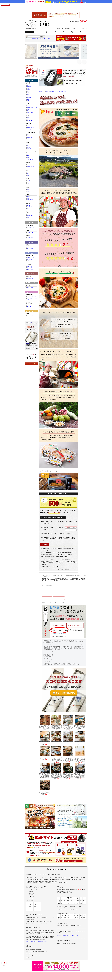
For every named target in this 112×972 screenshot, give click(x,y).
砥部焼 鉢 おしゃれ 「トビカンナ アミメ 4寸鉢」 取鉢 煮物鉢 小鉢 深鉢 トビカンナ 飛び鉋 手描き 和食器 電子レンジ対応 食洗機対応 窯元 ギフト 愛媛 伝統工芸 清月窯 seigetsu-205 (44, 792)
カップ (57, 32)
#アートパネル (45, 38)
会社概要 (73, 28)
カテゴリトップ (42, 91)
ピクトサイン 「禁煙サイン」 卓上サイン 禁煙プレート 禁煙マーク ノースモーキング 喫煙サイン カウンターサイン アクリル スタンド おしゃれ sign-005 (44, 727)
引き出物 (49, 32)
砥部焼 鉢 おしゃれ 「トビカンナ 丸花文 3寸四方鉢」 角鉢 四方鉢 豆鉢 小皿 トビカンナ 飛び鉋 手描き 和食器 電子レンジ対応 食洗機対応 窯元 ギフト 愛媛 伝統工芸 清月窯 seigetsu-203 (68, 775)
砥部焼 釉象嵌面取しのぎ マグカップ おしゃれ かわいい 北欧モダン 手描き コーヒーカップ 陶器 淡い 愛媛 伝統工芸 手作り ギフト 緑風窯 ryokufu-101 (56, 727)
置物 (82, 32)
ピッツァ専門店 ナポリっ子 (51, 91)
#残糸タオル (38, 38)
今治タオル (41, 32)
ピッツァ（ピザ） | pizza (61, 91)
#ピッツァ (50, 38)
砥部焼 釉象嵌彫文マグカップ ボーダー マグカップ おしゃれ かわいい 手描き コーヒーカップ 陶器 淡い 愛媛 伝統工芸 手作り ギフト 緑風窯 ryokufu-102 (68, 727)
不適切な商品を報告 (60, 602)
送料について (59, 28)
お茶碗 (66, 32)
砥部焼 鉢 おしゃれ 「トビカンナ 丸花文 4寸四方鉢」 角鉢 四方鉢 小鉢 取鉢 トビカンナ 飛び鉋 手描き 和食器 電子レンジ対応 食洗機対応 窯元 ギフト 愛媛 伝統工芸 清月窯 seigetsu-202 (56, 775)
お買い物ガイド (67, 28)
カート (78, 28)
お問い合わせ (84, 28)
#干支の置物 (33, 38)
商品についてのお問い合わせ (48, 602)
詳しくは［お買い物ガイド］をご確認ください (36, 941)
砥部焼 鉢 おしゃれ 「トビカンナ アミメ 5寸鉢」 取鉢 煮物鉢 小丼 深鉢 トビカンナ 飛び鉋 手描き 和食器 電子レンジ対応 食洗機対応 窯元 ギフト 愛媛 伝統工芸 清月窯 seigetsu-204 (79, 775)
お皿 (74, 32)
